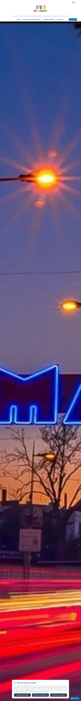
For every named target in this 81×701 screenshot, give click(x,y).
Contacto (60, 19)
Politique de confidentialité (41, 691)
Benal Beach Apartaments (31, 19)
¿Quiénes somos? (48, 19)
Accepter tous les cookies (58, 695)
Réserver (73, 19)
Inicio (19, 19)
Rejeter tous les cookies (22, 695)
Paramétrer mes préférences (40, 695)
